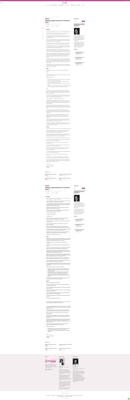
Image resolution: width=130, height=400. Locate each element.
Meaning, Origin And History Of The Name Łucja (64, 178)
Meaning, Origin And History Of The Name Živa (65, 174)
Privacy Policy (81, 395)
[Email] (43, 37)
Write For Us (66, 396)
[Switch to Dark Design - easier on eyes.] (127, 0)
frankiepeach (52, 165)
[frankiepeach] (48, 168)
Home (47, 395)
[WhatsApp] (43, 35)
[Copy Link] (43, 38)
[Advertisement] (65, 11)
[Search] (128, 0)
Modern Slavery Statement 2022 (69, 395)
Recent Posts (50, 334)
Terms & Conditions (60, 396)
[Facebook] (43, 30)
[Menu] (1, 2)
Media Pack (76, 395)
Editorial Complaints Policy (60, 395)
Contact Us (70, 396)
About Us (49, 395)
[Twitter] (43, 32)
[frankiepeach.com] (65, 2)
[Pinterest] (43, 33)
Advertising (53, 395)
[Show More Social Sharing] (60, 26)
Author (47, 334)
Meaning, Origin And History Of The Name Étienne (50, 174)
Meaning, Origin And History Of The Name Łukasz (50, 178)
